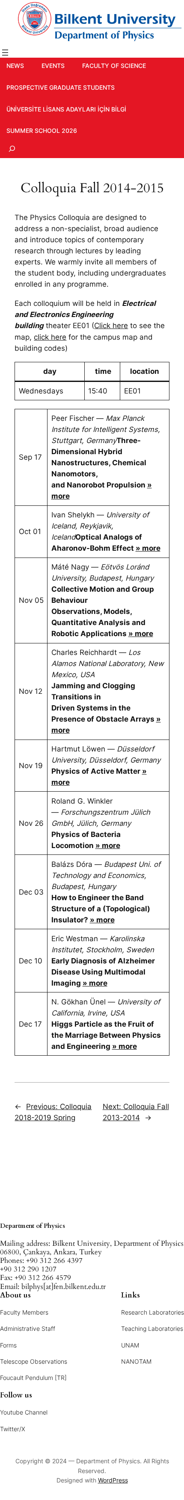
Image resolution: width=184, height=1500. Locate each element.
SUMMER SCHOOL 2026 (41, 130)
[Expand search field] (12, 148)
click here (50, 337)
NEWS (15, 65)
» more (148, 548)
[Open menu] (5, 52)
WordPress (113, 1480)
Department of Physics (32, 1226)
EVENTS (53, 65)
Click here (111, 325)
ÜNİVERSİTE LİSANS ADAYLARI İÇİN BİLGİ (66, 109)
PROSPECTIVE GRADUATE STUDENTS (60, 87)
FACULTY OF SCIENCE (114, 65)
